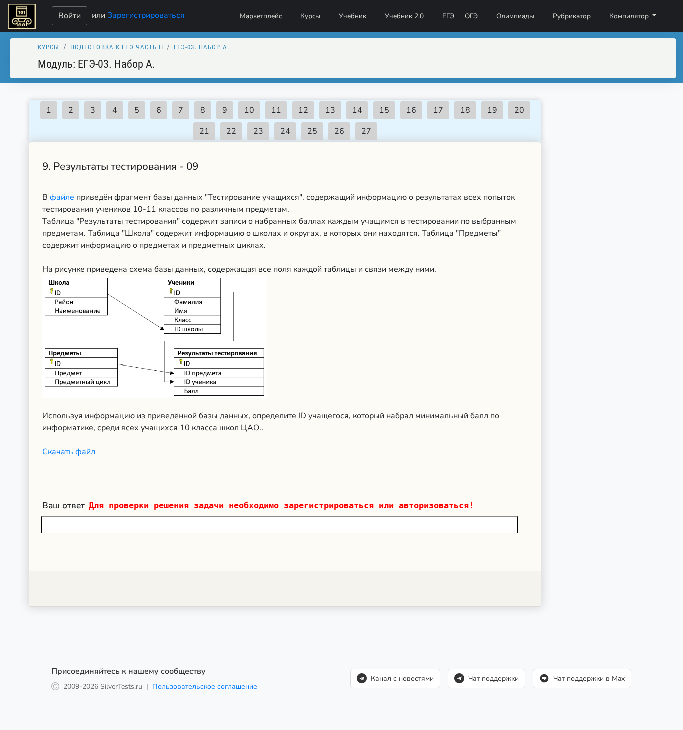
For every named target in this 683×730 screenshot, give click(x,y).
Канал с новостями (402, 678)
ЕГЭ (448, 16)
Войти (69, 15)
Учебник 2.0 (404, 16)
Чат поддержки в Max (589, 678)
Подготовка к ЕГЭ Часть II (117, 47)
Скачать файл (69, 451)
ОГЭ (471, 16)
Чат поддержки (493, 678)
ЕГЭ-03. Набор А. (202, 47)
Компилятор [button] (630, 16)
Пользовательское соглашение (205, 686)
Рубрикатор (572, 16)
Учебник (352, 16)
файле (63, 197)
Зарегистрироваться (146, 14)
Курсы (310, 16)
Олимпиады (515, 16)
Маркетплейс (261, 16)
